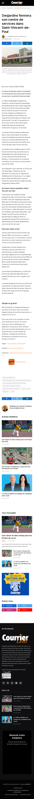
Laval (12, 391)
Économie (9, 8)
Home (3, 8)
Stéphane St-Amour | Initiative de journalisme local (21, 407)
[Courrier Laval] (17, 3)
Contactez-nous (18, 788)
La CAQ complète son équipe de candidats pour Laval (22, 563)
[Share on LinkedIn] (27, 43)
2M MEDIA (28, 784)
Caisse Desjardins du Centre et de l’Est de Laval (17, 380)
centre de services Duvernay (11, 388)
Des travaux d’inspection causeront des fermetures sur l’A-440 (16, 468)
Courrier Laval (26, 388)
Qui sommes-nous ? (25, 794)
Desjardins (6, 391)
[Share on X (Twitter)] (17, 43)
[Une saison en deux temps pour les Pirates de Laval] (17, 428)
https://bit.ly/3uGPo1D (15, 348)
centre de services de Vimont (11, 386)
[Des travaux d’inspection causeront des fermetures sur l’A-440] (17, 455)
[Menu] (3, 3)
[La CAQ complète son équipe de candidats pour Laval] (17, 482)
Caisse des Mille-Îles (9, 377)
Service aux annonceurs (11, 794)
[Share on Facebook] (7, 43)
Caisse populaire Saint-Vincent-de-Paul (14, 383)
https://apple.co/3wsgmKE (16, 343)
